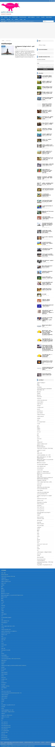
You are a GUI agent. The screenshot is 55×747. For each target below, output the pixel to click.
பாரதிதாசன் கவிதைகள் (41, 414)
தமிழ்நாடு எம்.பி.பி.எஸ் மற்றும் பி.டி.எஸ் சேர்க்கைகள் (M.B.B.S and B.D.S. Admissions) (45, 478)
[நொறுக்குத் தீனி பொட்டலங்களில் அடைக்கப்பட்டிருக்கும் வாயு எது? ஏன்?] (39, 362)
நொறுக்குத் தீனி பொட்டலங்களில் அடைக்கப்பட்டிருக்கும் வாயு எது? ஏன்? (47, 361)
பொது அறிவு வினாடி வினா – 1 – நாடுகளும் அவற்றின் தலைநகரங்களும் (47, 355)
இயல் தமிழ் (5, 17)
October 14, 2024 (45, 245)
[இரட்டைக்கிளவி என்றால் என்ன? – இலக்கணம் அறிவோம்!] (39, 267)
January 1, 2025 (45, 227)
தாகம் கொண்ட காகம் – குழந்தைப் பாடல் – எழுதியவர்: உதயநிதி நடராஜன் (47, 117)
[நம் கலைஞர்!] (39, 295)
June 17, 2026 (45, 130)
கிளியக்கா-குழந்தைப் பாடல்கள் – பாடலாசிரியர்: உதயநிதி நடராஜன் (47, 87)
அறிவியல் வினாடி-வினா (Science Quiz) (43, 487)
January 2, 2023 (45, 351)
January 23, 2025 (45, 185)
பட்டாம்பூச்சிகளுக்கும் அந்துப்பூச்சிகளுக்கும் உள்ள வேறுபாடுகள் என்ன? (46, 194)
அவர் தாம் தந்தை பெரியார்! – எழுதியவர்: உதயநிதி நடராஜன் (46, 374)
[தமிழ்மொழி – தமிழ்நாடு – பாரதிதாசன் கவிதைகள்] (39, 300)
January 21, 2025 (45, 190)
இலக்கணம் (39, 395)
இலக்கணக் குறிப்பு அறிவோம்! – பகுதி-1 (47, 326)
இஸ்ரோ (38, 384)
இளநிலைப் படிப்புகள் (40, 445)
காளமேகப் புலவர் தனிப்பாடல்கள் (42, 400)
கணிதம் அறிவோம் (40, 490)
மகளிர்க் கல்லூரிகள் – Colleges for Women (44, 552)
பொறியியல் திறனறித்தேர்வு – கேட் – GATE (43, 454)
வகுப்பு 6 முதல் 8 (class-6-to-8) (42, 488)
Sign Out (42, 742)
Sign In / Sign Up (37, 742)
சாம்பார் (38, 536)
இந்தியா (38, 426)
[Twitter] (52, 1)
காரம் (38, 531)
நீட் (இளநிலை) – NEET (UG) (41, 480)
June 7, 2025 (44, 173)
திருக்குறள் (39, 405)
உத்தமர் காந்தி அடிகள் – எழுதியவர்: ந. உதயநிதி (47, 261)
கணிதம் (38, 385)
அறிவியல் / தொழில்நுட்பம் (31, 17)
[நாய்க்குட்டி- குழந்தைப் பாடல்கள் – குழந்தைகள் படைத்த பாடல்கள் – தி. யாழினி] (39, 146)
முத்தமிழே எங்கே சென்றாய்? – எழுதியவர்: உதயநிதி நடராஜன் (47, 289)
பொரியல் (38, 548)
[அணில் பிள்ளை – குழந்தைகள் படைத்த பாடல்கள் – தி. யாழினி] (39, 129)
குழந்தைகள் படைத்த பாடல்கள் (42, 498)
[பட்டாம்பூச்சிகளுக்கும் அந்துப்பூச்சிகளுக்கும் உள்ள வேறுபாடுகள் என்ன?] (39, 195)
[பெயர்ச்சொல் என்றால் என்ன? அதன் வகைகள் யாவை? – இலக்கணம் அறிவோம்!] (39, 368)
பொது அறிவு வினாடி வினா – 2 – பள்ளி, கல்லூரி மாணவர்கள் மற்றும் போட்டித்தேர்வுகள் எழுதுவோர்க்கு (47, 339)
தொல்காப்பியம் (39, 396)
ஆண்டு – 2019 (39, 453)
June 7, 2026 (44, 154)
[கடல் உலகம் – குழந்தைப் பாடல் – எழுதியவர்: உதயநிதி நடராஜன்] (39, 135)
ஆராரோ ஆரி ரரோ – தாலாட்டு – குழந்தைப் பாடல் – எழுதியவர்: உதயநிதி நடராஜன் (47, 111)
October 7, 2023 (18, 49)
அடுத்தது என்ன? (39, 442)
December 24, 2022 (46, 375)
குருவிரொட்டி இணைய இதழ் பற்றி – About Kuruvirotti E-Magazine (13, 742)
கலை (12, 19)
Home (2, 17)
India (38, 451)
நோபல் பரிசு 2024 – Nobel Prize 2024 (47, 237)
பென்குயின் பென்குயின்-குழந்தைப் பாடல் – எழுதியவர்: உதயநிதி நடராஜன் (47, 98)
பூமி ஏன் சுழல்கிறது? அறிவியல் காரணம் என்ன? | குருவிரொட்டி (47, 76)
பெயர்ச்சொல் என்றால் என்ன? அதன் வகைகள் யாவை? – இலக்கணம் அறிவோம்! (47, 368)
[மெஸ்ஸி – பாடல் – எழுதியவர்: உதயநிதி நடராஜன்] (39, 140)
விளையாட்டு (39, 553)
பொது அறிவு (42, 17)
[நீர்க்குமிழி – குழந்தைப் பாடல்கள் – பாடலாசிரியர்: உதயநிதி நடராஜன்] (39, 93)
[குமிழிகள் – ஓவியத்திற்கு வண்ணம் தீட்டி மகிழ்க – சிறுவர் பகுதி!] (39, 184)
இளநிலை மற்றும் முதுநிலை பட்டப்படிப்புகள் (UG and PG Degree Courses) (45, 460)
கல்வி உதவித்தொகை (40, 468)
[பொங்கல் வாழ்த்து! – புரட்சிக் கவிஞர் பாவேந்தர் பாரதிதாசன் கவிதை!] (39, 165)
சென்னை (38, 429)
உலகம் (25, 19)
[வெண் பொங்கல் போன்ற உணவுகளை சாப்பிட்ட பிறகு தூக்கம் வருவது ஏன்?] (39, 189)
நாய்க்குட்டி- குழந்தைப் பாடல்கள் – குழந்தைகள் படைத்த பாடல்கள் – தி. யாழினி (47, 145)
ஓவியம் (38, 436)
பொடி (38, 547)
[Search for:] (48, 21)
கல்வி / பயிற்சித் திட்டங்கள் (41, 466)
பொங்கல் (38, 545)
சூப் (37, 537)
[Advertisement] (27, 30)
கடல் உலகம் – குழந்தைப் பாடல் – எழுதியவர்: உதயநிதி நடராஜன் (47, 134)
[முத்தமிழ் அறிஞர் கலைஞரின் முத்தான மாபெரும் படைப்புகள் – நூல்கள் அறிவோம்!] (39, 231)
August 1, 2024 (45, 250)
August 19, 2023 (45, 273)
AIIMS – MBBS (39, 476)
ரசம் (37, 550)
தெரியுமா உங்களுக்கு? (49, 17)
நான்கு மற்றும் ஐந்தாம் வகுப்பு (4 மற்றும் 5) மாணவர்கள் (43, 513)
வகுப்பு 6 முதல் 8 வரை (40, 510)
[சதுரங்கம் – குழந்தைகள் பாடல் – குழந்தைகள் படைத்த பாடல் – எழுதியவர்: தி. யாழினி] (39, 152)
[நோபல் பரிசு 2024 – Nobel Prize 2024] (39, 238)
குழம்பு (38, 533)
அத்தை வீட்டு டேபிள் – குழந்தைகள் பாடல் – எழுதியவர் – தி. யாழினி (47, 123)
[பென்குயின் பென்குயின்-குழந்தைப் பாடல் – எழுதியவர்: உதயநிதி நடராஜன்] (39, 98)
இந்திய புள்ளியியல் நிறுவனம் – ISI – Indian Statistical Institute (44, 457)
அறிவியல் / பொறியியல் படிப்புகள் (42, 443)
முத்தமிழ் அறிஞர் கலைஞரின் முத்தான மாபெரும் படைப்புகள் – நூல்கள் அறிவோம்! (47, 231)
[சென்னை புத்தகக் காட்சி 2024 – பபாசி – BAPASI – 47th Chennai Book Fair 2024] (39, 255)
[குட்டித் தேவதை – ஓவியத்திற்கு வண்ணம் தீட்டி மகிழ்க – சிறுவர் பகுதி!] (39, 177)
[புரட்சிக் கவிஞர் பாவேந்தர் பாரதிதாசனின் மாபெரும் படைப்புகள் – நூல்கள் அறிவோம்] (39, 217)
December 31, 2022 (46, 357)
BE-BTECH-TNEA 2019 (41, 446)
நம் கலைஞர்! (44, 294)
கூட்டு (38, 534)
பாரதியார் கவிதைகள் (40, 416)
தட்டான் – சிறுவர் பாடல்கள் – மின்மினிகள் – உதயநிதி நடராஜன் (47, 277)
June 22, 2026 (45, 125)
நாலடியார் (38, 409)
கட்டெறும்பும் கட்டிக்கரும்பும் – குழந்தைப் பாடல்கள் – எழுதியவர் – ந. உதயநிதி (47, 243)
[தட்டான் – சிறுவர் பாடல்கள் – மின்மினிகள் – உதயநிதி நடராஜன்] (39, 278)
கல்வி (10, 17)
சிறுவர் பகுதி (8, 19)
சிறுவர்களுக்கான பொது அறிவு (42, 502)
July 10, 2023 (44, 327)
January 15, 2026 (45, 166)
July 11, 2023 (44, 321)
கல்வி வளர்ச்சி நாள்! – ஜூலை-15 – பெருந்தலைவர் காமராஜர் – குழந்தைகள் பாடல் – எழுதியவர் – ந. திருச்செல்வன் (47, 312)
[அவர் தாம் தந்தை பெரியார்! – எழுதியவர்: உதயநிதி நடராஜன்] (39, 374)
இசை (38, 435)
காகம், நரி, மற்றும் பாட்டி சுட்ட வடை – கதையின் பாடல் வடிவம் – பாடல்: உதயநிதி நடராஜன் (47, 158)
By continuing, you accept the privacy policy (46, 67)
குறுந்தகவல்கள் (3, 19)
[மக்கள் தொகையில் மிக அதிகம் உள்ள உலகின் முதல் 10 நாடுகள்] (39, 201)
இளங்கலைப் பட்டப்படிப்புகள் (41, 462)
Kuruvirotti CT (24, 49)
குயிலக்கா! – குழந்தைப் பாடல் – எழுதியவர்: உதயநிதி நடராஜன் (47, 82)
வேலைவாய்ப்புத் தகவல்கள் (22, 17)
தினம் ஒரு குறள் (39, 520)
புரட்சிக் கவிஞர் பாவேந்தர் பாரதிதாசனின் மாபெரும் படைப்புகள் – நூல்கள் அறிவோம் (47, 217)
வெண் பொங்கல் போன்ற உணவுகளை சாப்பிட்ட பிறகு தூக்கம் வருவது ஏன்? (48, 189)
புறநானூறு (38, 418)
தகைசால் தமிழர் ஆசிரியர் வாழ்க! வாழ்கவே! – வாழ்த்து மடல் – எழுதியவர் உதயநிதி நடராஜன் (47, 283)
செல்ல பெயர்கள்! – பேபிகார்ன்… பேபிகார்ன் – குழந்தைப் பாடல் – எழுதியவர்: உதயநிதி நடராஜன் (47, 104)
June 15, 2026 (45, 136)
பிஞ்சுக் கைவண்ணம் (40, 517)
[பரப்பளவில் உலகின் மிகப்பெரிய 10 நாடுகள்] (39, 207)
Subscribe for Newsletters (29, 742)
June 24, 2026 (45, 119)
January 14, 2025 (45, 213)
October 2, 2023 (45, 262)
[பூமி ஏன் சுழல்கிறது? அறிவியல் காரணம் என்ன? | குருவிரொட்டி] (39, 77)
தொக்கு (38, 540)
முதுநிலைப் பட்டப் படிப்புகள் (41, 450)
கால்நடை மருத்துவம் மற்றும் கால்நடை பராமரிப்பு (44, 481)
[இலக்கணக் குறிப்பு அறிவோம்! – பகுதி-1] (39, 326)
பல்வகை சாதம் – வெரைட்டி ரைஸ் (42, 544)
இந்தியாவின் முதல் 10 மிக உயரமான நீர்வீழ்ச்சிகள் (47, 212)
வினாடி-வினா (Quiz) (40, 525)
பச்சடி (38, 542)
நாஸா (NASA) (39, 387)
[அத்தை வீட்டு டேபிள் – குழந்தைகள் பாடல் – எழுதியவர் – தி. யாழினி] (39, 124)
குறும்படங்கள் (39, 438)
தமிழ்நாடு (38, 428)
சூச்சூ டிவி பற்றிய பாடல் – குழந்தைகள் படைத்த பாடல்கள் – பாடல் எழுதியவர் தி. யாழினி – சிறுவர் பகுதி (47, 171)
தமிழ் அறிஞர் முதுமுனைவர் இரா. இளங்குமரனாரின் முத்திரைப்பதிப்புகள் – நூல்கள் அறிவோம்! (47, 319)
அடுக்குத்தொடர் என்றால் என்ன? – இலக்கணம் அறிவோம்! (47, 272)
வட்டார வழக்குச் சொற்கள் (41, 421)
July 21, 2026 (44, 88)
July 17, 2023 (44, 307)
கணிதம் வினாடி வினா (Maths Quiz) (43, 492)
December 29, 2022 (46, 364)
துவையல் (38, 539)
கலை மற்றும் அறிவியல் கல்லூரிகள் (42, 464)
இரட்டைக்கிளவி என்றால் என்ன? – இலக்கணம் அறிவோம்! (47, 266)
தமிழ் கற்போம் (39, 505)
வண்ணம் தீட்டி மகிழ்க (40, 518)
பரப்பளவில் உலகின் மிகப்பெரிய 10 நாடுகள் (47, 206)
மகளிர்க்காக (16, 19)
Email (38, 63)
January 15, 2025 (45, 202)
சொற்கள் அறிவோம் (40, 401)
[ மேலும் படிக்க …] (31, 56)
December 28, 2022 (46, 370)
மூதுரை (38, 419)
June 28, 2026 (45, 113)
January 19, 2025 (45, 197)
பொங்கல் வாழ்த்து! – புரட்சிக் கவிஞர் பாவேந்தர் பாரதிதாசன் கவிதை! (48, 164)
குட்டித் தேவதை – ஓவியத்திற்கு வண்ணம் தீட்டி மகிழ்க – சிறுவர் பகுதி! (47, 177)
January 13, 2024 (45, 257)
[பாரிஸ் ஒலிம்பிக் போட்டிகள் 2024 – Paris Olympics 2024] (39, 249)
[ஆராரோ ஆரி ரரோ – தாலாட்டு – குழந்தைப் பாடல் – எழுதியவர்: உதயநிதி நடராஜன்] (39, 111)
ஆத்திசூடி (38, 393)
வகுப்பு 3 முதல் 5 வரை (40, 508)
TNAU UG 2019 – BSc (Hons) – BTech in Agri (45, 448)
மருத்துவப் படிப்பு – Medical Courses (43, 471)
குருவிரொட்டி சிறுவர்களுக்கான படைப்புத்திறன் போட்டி (44, 496)
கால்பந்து (38, 555)
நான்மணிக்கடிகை (40, 410)
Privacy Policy (3, 743)
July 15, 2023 (44, 314)
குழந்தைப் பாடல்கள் (40, 500)
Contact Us (48, 742)
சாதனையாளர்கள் (40, 469)
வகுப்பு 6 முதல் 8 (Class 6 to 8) (42, 493)
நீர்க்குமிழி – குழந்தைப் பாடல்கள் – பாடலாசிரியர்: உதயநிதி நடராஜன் (47, 93)
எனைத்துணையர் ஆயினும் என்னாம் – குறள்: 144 (25, 47)
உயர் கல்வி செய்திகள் (15, 17)
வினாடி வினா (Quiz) (40, 557)
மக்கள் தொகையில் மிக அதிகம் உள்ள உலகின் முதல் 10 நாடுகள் (47, 201)
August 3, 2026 (45, 83)
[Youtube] (54, 1)
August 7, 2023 (45, 290)
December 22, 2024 (46, 233)
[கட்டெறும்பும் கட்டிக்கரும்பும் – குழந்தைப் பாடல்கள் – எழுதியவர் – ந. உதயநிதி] (39, 243)
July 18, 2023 (44, 301)
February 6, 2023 (45, 335)
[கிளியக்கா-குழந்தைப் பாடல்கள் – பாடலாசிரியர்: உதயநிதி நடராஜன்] (39, 87)
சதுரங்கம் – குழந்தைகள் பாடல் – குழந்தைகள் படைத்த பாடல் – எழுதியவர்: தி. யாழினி (47, 152)
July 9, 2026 (44, 100)
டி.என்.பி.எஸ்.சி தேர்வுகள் (41, 560)
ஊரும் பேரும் (39, 398)
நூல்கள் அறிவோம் (40, 412)
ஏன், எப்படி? (38, 17)
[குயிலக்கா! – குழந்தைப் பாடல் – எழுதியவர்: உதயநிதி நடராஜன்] (39, 82)
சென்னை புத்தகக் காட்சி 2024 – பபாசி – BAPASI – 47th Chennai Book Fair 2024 (47, 255)
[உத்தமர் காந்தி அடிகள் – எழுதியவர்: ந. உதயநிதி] (39, 261)
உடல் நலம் (21, 19)
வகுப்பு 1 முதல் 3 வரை (40, 507)
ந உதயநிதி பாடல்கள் (40, 407)
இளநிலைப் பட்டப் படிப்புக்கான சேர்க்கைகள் (43, 473)
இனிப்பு (38, 530)
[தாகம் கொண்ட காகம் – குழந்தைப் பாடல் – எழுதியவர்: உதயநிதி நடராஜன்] (39, 117)
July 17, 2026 (44, 94)
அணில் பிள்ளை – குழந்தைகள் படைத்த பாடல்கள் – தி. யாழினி (47, 129)
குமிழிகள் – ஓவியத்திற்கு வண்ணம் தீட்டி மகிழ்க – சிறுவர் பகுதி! (47, 184)
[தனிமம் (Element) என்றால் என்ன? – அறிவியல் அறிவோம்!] (39, 306)
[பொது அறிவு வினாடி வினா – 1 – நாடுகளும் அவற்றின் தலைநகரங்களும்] (39, 355)
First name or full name (41, 59)
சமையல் (38, 528)
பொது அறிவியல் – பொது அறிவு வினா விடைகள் (44, 564)
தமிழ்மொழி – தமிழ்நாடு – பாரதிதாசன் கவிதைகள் (46, 300)
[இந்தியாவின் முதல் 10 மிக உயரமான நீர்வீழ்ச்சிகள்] (39, 212)
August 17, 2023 (45, 285)
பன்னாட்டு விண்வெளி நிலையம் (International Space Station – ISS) (44, 389)
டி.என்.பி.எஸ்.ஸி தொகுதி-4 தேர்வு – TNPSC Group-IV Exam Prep (45, 562)
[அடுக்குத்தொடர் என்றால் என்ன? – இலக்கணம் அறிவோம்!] (39, 272)
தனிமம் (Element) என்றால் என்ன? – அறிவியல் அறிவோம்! (48, 305)
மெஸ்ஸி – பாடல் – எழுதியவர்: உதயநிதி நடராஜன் (46, 140)
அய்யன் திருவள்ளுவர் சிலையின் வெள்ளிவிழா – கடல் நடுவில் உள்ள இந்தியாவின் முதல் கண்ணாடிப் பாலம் (47, 225)
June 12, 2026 (45, 141)
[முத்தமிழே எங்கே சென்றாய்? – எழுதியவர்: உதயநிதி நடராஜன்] (39, 289)
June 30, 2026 (45, 107)
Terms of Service (9, 743)
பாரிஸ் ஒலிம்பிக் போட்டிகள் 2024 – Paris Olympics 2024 (47, 249)
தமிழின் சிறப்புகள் (40, 403)
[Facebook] (50, 1)
